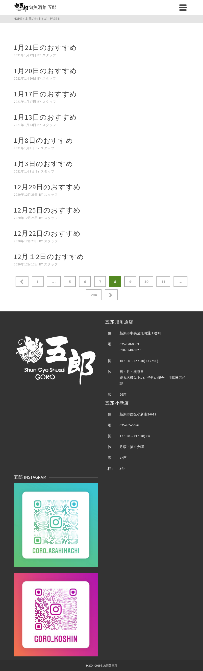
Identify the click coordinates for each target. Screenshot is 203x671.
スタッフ (49, 55)
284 (94, 294)
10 (146, 281)
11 (163, 281)
